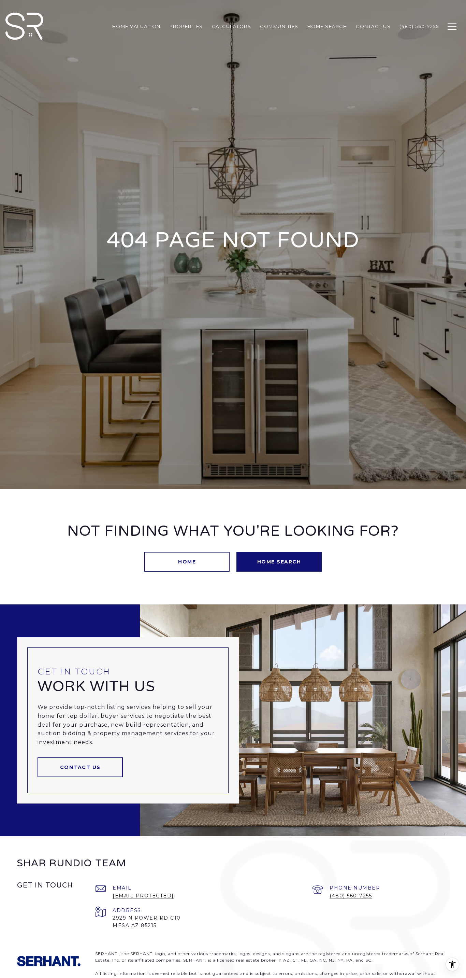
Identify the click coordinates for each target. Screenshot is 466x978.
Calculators (231, 26)
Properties (186, 26)
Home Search (279, 562)
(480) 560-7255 (351, 896)
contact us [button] (80, 767)
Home (187, 562)
